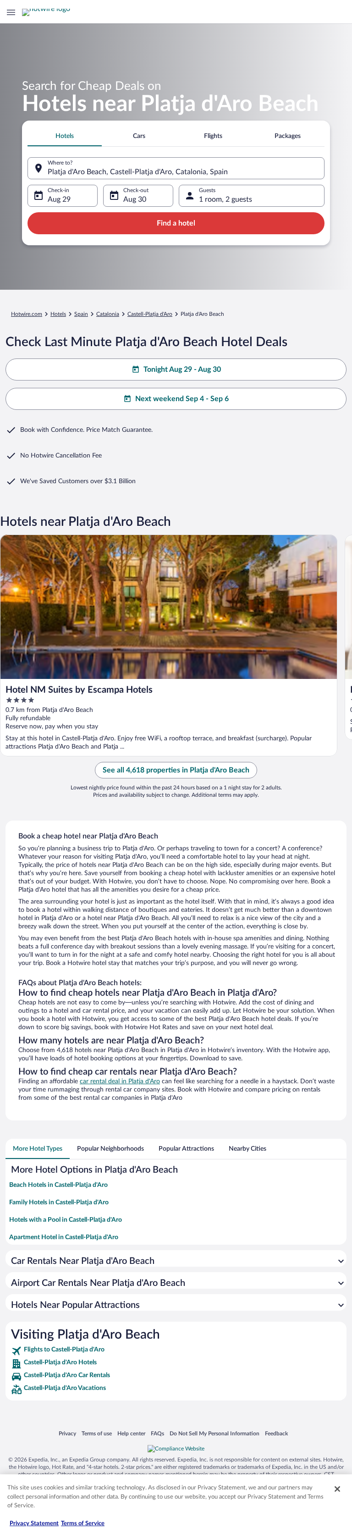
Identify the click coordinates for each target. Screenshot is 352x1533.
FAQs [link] (157, 1433)
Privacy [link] (67, 1433)
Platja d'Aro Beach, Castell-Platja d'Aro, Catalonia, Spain (138, 172)
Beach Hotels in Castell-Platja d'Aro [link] (58, 1185)
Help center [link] (131, 1433)
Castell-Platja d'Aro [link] (149, 314)
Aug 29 (59, 199)
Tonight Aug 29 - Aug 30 (182, 369)
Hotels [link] (58, 314)
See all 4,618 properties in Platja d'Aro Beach (176, 770)
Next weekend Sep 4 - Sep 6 (182, 399)
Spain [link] (81, 314)
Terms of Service (82, 1524)
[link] (176, 1351)
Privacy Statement (34, 1524)
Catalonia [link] (107, 314)
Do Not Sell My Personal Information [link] (214, 1433)
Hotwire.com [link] (26, 314)
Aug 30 (134, 199)
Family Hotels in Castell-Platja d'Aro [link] (59, 1202)
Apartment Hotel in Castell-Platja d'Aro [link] (63, 1237)
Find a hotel (176, 223)
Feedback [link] (276, 1433)
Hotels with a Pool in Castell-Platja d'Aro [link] (65, 1220)
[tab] (65, 136)
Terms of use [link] (97, 1433)
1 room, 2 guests (225, 199)
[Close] (337, 1489)
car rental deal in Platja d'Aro (120, 1081)
